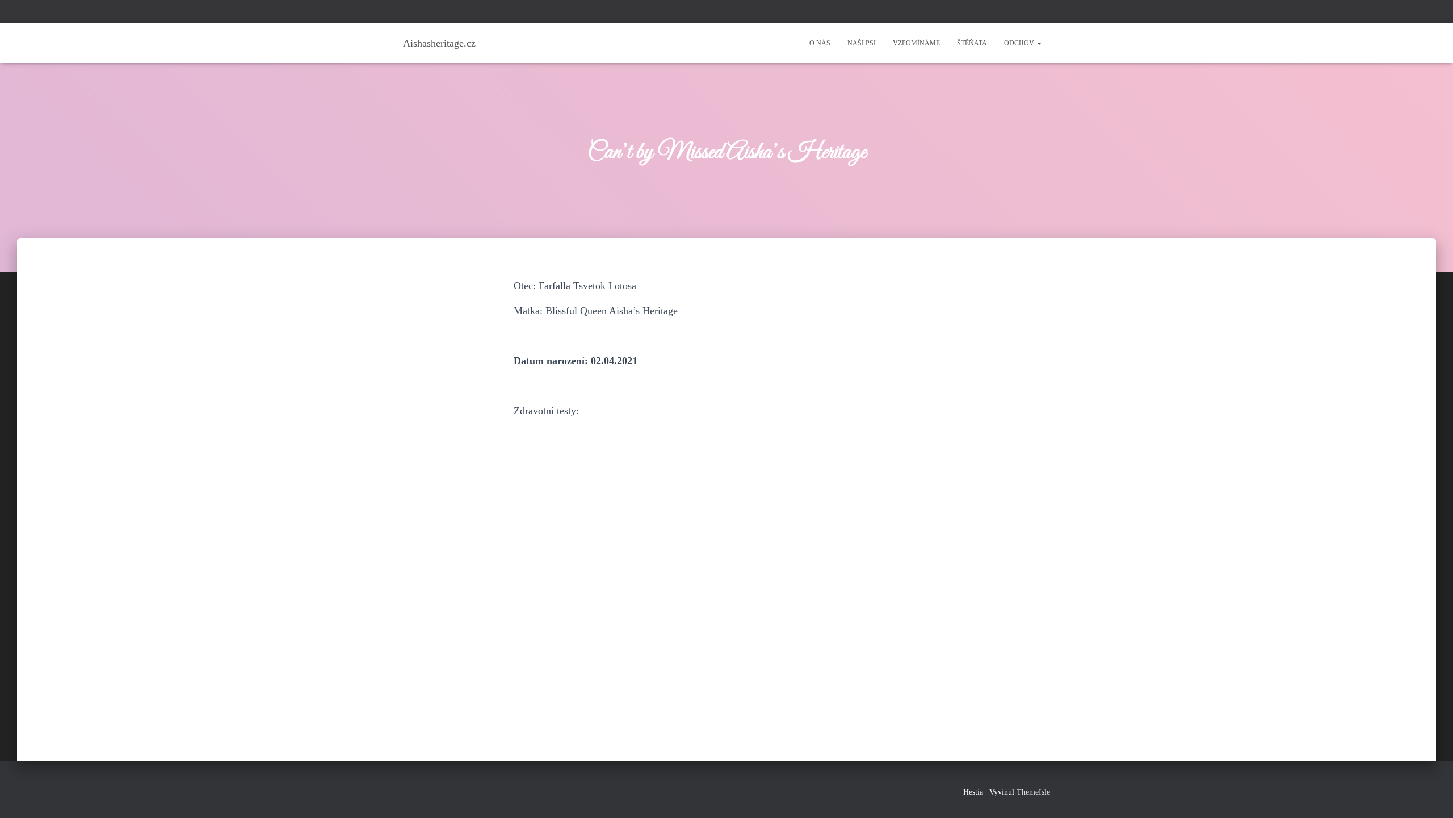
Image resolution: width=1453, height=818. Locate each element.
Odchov (1020, 43)
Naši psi (861, 43)
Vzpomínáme (916, 43)
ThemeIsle (1033, 792)
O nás (819, 43)
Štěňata (972, 43)
